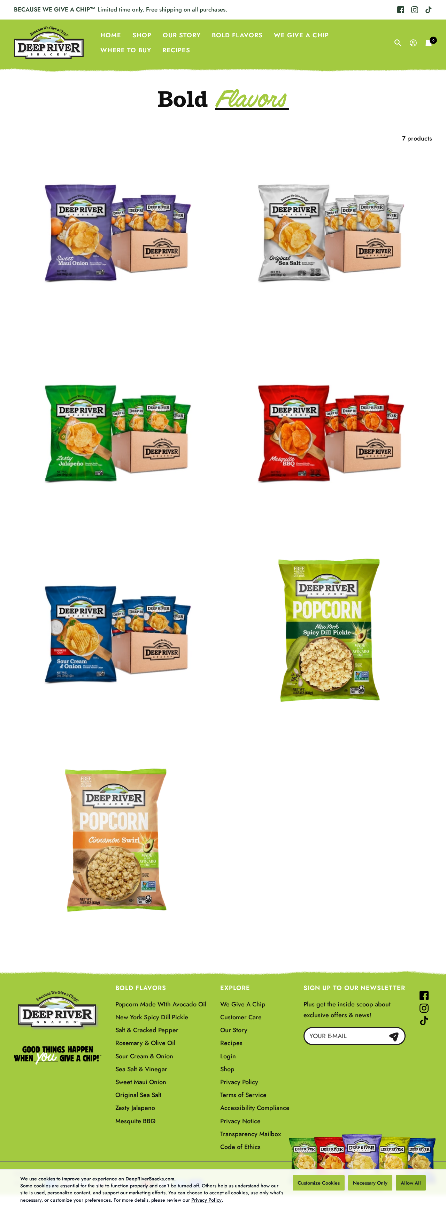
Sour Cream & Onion (144, 1056)
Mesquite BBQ (135, 1121)
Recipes (176, 50)
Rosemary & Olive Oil (145, 1043)
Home (110, 34)
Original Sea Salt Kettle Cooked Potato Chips (329, 319)
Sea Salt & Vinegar (141, 1069)
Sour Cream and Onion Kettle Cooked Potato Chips (116, 720)
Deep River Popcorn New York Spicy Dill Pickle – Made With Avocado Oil (330, 725)
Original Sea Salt (138, 1095)
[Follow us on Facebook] (401, 9)
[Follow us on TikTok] (427, 9)
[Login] (413, 42)
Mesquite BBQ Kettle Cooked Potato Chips (329, 519)
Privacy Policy (206, 1199)
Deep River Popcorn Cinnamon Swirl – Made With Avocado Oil (117, 930)
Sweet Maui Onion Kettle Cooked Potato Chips (116, 319)
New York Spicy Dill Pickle (151, 1017)
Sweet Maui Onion (140, 1082)
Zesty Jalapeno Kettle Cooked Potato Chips (116, 519)
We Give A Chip (301, 34)
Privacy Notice (240, 1121)
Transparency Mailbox (250, 1134)
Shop (142, 34)
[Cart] (428, 42)
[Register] (394, 1036)
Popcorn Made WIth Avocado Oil (160, 1004)
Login (228, 1056)
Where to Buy (125, 50)
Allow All (411, 1182)
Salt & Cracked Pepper (146, 1030)
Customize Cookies (319, 1182)
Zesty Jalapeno (135, 1107)
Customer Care (241, 1017)
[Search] (397, 42)
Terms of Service (243, 1095)
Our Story (182, 34)
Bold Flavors (237, 34)
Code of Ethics (240, 1146)
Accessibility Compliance (255, 1107)
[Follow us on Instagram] (415, 9)
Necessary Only (370, 1182)
